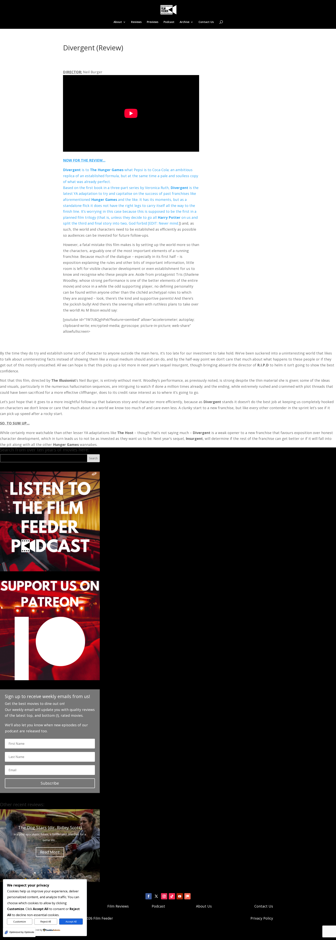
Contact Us (206, 22)
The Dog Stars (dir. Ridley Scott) (50, 827)
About (118, 22)
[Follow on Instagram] (164, 896)
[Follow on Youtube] (180, 896)
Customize (19, 921)
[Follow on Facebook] (148, 896)
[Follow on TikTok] (172, 896)
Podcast (169, 22)
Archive (184, 22)
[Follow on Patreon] (187, 896)
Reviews (136, 22)
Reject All (45, 921)
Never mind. (169, 223)
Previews (152, 22)
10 (64, 872)
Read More (50, 852)
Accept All (71, 921)
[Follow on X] (156, 896)
